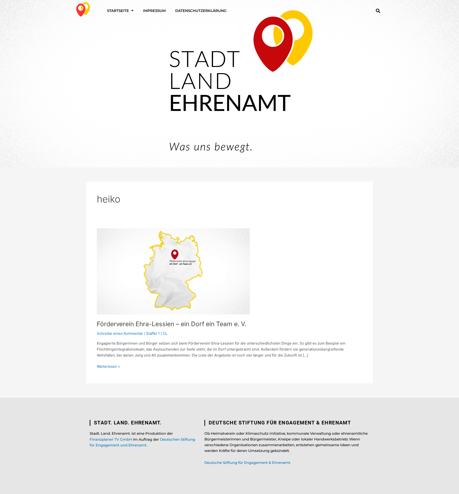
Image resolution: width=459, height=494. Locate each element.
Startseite (118, 10)
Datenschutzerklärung (201, 10)
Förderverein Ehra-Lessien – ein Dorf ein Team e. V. (171, 324)
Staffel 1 (153, 333)
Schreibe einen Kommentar (120, 333)
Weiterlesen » (108, 366)
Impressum (154, 10)
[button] (378, 11)
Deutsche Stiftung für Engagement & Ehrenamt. (247, 462)
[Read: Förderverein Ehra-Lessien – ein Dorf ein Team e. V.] (173, 271)
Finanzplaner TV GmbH (111, 439)
